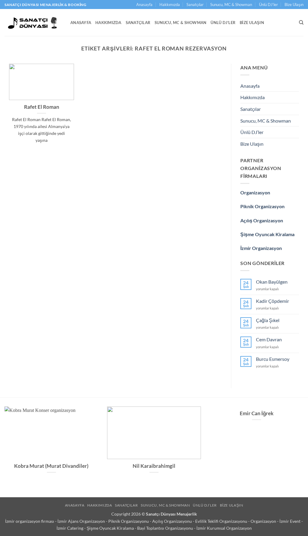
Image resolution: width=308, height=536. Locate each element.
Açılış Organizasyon (261, 220)
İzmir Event (290, 521)
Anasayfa (144, 4)
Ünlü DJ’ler (268, 4)
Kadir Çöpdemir (272, 301)
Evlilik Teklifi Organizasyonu (221, 521)
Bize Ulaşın (294, 4)
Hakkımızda (169, 4)
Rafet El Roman (41, 107)
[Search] (301, 22)
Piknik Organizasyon (262, 206)
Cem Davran (269, 339)
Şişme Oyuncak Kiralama (267, 234)
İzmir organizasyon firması (30, 521)
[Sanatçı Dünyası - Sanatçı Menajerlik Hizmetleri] (33, 22)
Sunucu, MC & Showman (231, 4)
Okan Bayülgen (272, 282)
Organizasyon (255, 192)
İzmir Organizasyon (261, 248)
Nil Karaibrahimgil (154, 466)
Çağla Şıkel (267, 320)
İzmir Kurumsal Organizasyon (224, 528)
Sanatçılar (195, 4)
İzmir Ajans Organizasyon (81, 521)
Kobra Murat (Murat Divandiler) (51, 466)
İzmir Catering (70, 528)
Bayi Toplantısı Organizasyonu (165, 528)
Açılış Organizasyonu (172, 521)
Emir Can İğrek (256, 413)
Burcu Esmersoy (272, 359)
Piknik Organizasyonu (129, 521)
